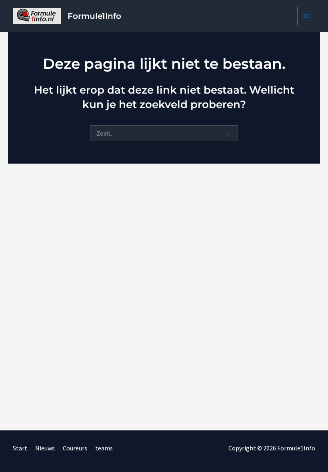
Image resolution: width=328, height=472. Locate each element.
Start (20, 448)
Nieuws (45, 448)
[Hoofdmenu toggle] (306, 16)
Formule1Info (94, 16)
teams (104, 448)
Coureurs (75, 448)
